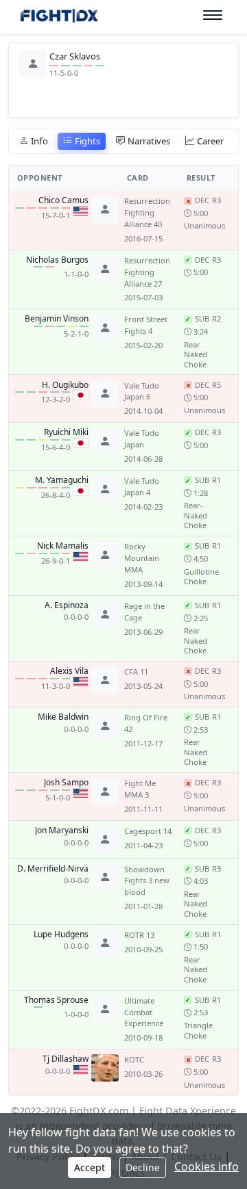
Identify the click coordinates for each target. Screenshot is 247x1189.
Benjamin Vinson (57, 319)
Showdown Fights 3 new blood (146, 881)
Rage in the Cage (144, 612)
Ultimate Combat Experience (143, 1012)
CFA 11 (136, 671)
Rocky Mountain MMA (141, 558)
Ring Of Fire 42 (145, 723)
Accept (89, 1167)
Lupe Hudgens (61, 934)
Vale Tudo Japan (141, 438)
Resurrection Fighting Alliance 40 (147, 212)
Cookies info (206, 1166)
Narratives (149, 141)
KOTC (134, 1059)
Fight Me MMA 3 (140, 789)
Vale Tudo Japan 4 (141, 486)
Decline (143, 1167)
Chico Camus (63, 200)
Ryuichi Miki (66, 432)
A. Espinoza (67, 605)
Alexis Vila (69, 671)
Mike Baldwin (63, 717)
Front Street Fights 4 (145, 325)
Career (210, 141)
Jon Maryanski (62, 830)
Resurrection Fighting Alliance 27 (147, 272)
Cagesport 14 (148, 831)
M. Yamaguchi (62, 480)
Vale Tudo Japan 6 (141, 391)
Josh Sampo (66, 782)
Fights (87, 141)
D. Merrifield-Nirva (53, 869)
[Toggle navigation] (213, 15)
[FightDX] (58, 17)
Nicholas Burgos (57, 260)
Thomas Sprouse (56, 1000)
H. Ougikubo (65, 385)
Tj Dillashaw (66, 1059)
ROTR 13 (139, 935)
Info (39, 141)
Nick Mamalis (63, 546)
